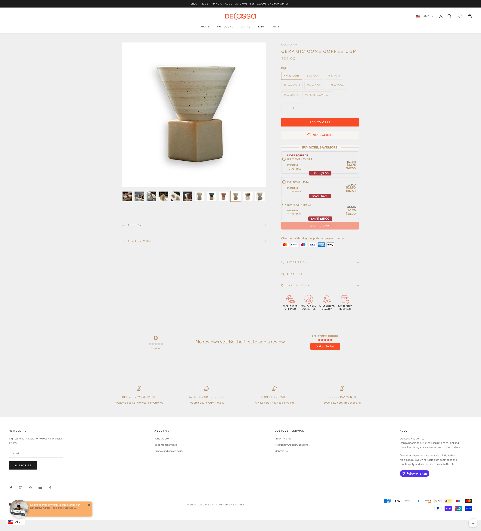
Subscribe (23, 465)
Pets (276, 26)
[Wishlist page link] (459, 16)
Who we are (161, 438)
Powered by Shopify (230, 504)
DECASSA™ (289, 44)
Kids (261, 26)
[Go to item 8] (211, 196)
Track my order (283, 438)
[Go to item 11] (247, 196)
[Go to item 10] (235, 196)
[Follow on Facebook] (11, 488)
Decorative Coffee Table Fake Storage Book (53, 507)
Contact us (281, 451)
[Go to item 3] (151, 196)
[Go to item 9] (223, 196)
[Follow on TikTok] (50, 488)
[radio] (319, 164)
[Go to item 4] (163, 196)
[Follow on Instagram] (21, 488)
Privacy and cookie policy (168, 451)
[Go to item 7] (199, 196)
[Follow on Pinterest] (30, 488)
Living (246, 26)
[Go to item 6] (187, 196)
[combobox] (15, 522)
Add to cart (320, 122)
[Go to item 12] (259, 196)
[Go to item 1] (127, 196)
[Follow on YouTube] (40, 488)
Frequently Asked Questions (292, 444)
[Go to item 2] (139, 196)
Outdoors (225, 26)
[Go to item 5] (175, 196)
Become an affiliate (165, 444)
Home (205, 26)
